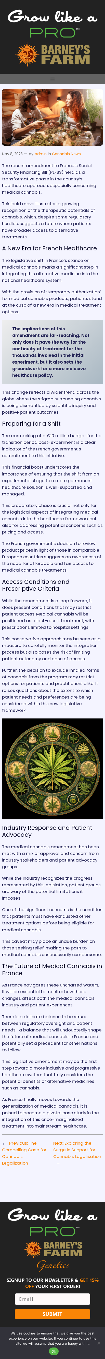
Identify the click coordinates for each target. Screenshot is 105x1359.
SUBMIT (52, 1313)
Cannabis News (66, 153)
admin (41, 153)
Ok (53, 1351)
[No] (98, 1342)
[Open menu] (52, 79)
